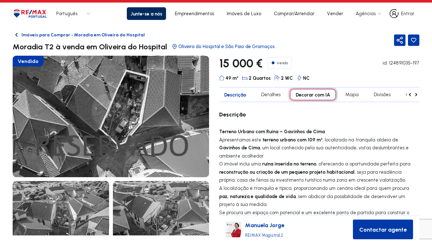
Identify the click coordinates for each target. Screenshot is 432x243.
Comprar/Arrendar (294, 13)
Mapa (352, 94)
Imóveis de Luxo (244, 13)
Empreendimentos (194, 13)
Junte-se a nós (146, 13)
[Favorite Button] (413, 40)
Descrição (235, 94)
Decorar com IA (313, 94)
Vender (335, 13)
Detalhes (271, 94)
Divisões (382, 94)
